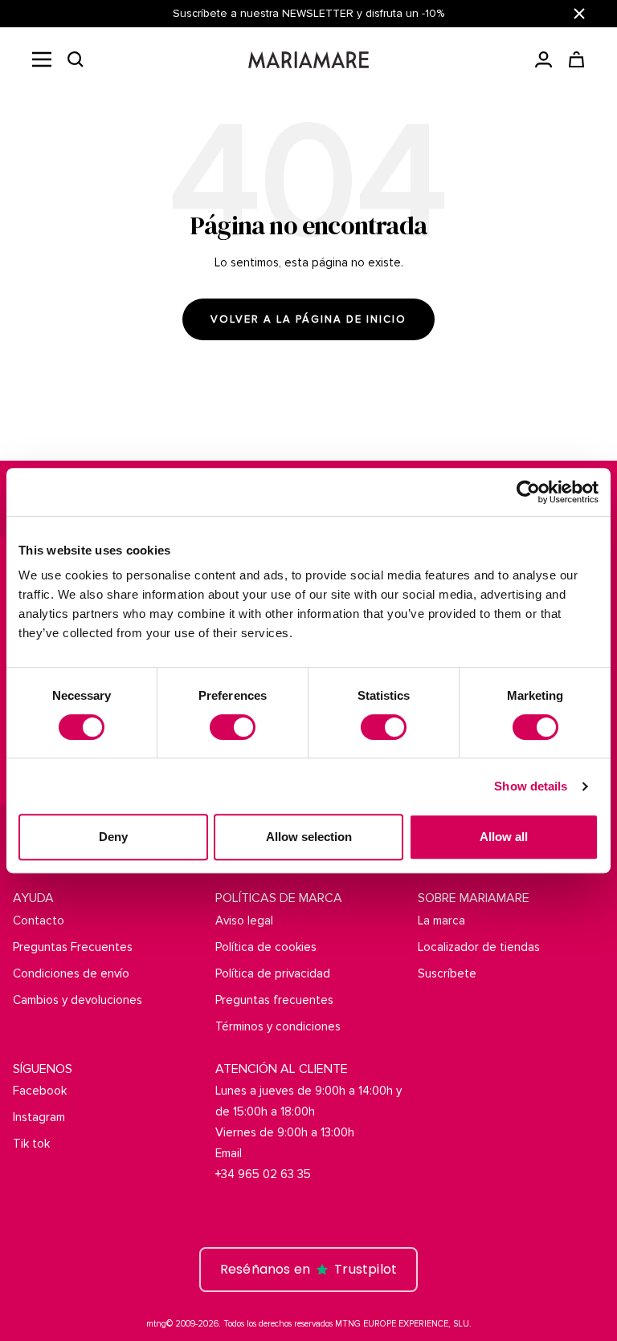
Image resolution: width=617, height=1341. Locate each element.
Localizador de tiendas (479, 947)
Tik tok (31, 1143)
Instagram (39, 1117)
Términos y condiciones (278, 1026)
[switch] (232, 727)
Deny (113, 836)
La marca (441, 920)
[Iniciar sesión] (543, 59)
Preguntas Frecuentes (73, 947)
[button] (75, 59)
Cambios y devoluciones (77, 1000)
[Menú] (41, 59)
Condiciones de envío (71, 973)
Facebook (40, 1090)
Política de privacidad (272, 973)
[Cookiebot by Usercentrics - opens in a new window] (528, 492)
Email (228, 1153)
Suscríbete (447, 973)
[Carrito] (576, 59)
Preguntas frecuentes (274, 1000)
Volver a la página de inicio (308, 319)
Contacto (38, 920)
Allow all (504, 836)
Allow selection (309, 836)
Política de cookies (266, 947)
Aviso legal (244, 920)
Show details (530, 786)
